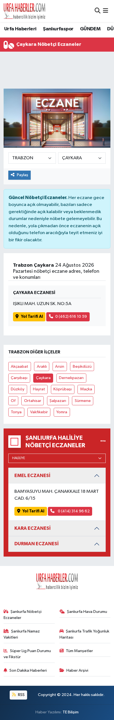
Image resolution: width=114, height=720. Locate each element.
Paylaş (22, 175)
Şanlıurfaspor (58, 29)
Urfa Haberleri (20, 29)
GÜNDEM (90, 29)
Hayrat (39, 389)
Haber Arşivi (77, 670)
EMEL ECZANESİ (32, 475)
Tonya (16, 412)
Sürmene (83, 401)
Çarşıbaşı (19, 378)
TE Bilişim (71, 712)
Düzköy (17, 389)
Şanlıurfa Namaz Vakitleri (22, 634)
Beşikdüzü (82, 366)
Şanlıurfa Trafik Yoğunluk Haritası (84, 634)
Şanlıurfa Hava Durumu (87, 612)
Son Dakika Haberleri (28, 670)
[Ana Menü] (105, 11)
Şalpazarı (58, 401)
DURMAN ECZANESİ (36, 543)
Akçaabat (19, 366)
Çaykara (43, 378)
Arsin (59, 366)
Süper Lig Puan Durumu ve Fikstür (27, 654)
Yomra (61, 412)
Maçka (86, 389)
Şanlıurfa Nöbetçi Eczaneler (23, 615)
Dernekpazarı (71, 378)
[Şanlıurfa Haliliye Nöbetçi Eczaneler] (103, 441)
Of (13, 401)
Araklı (42, 366)
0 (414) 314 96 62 (73, 511)
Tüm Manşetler (79, 651)
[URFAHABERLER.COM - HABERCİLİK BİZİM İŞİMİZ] (24, 11)
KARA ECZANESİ (32, 528)
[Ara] (97, 11)
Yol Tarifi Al (32, 316)
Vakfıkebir (39, 412)
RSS (21, 695)
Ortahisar (32, 401)
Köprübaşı (62, 389)
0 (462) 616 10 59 (71, 316)
